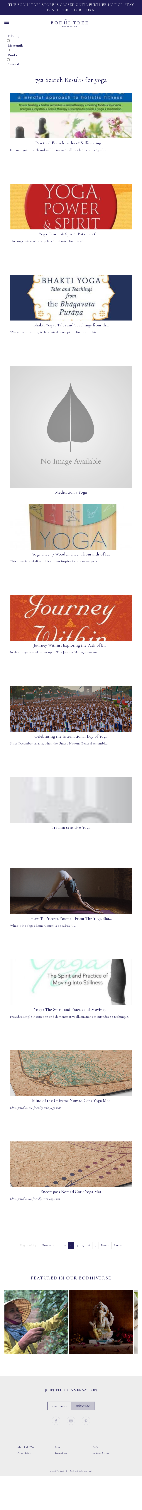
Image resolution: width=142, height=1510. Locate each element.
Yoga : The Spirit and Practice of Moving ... (71, 1009)
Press (57, 1447)
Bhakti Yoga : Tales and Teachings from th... (71, 325)
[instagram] (71, 1420)
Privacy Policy (24, 1452)
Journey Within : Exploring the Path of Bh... (71, 645)
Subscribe (83, 1405)
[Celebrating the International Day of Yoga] (71, 709)
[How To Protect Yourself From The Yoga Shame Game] (71, 891)
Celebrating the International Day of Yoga (70, 736)
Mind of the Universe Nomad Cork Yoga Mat (71, 1100)
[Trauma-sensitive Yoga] (71, 800)
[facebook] (56, 1420)
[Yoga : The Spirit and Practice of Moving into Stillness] (71, 982)
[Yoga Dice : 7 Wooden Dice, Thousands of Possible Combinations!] (71, 527)
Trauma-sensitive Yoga (70, 827)
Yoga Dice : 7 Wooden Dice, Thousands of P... (71, 554)
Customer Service (101, 1452)
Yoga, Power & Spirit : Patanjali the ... (71, 234)
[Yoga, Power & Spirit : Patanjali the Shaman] (71, 207)
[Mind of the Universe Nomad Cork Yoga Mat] (71, 1073)
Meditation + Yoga (71, 492)
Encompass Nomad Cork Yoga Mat (70, 1191)
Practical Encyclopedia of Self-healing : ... (71, 143)
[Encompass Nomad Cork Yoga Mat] (71, 1164)
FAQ (95, 1447)
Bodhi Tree (69, 23)
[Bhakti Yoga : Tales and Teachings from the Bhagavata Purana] (71, 298)
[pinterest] (86, 1420)
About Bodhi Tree (25, 1447)
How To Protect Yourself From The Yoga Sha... (71, 918)
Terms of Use (61, 1452)
